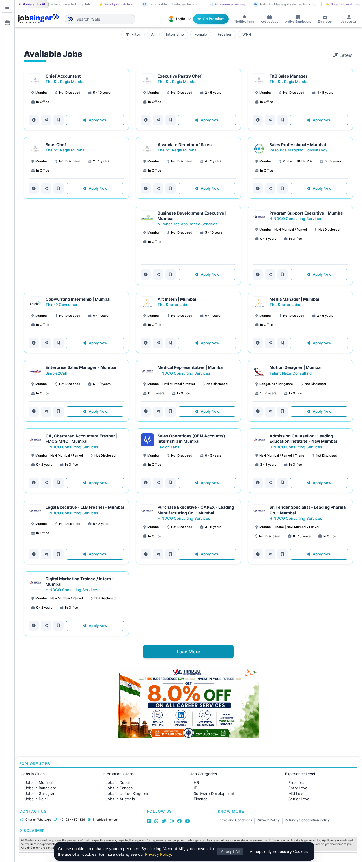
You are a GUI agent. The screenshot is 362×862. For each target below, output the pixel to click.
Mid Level (296, 793)
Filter (135, 34)
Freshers (296, 782)
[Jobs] (5, 22)
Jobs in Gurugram (40, 793)
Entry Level (298, 788)
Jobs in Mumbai (39, 782)
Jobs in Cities (33, 774)
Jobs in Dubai (118, 782)
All (153, 34)
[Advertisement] (76, 245)
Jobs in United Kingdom (127, 793)
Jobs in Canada (119, 788)
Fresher (225, 34)
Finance (201, 799)
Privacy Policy (268, 820)
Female (201, 34)
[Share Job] (46, 120)
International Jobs (118, 774)
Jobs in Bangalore (40, 788)
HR (196, 782)
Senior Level (299, 799)
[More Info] (34, 120)
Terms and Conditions (235, 820)
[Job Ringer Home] (38, 19)
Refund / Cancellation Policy (307, 820)
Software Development (214, 793)
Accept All (230, 851)
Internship (175, 34)
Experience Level (300, 774)
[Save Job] (58, 120)
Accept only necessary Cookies (279, 851)
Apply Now (97, 120)
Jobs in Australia (120, 799)
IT (195, 788)
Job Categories (203, 774)
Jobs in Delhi (36, 799)
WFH (246, 34)
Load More (188, 651)
